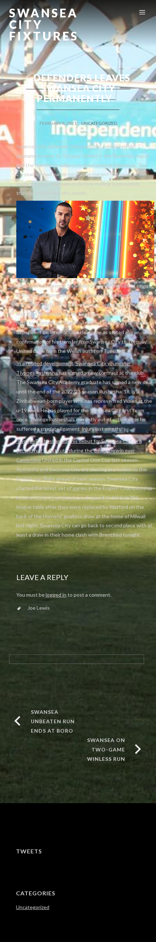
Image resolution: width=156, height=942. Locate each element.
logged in (56, 595)
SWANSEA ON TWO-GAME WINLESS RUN (106, 749)
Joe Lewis (39, 608)
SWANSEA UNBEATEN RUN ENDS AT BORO (53, 721)
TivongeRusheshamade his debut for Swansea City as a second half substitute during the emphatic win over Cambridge (79, 450)
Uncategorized (99, 123)
